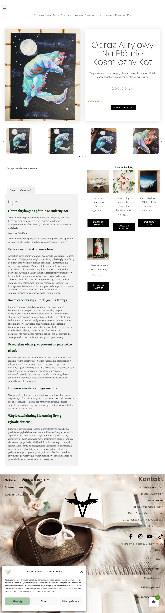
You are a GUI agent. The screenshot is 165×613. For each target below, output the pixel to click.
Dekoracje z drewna (72, 15)
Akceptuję (17, 601)
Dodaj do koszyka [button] (98, 223)
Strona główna (42, 15)
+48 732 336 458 (155, 500)
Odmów (44, 601)
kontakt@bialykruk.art (149, 487)
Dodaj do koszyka (123, 107)
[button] (81, 571)
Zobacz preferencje (70, 601)
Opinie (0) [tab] (25, 190)
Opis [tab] (12, 190)
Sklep (56, 15)
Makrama (10, 480)
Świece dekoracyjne (33, 480)
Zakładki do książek (16, 494)
